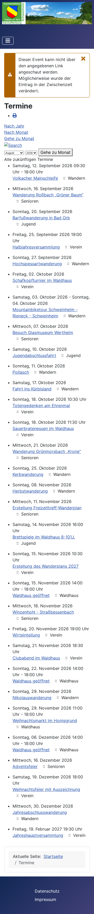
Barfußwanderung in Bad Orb (41, 217)
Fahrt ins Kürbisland (32, 388)
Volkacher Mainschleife (35, 178)
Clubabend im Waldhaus (36, 658)
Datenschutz (47, 891)
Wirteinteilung (26, 635)
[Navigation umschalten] (8, 41)
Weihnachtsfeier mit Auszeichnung (46, 789)
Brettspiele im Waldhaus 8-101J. (44, 537)
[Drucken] (15, 115)
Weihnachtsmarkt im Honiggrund (45, 720)
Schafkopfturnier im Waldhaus (42, 280)
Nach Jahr (14, 126)
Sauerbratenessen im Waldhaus (43, 428)
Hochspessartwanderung (37, 263)
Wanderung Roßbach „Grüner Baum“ (48, 194)
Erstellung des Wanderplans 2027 (46, 566)
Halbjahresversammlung (36, 247)
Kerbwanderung (28, 474)
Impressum (45, 899)
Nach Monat (16, 132)
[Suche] (13, 144)
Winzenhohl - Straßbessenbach (43, 612)
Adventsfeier (25, 766)
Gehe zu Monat (19, 138)
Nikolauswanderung (32, 697)
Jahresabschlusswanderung (40, 812)
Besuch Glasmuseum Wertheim (43, 332)
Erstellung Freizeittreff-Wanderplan (47, 507)
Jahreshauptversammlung (38, 835)
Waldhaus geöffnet (31, 595)
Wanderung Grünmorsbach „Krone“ (47, 451)
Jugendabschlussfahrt (34, 355)
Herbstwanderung (30, 491)
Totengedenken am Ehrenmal (41, 405)
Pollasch (21, 372)
